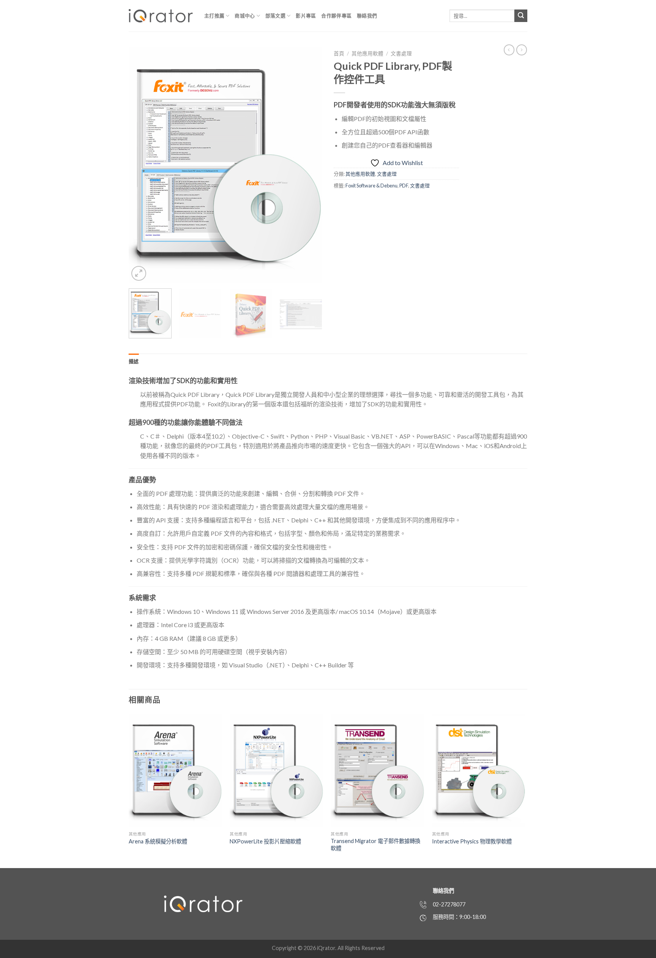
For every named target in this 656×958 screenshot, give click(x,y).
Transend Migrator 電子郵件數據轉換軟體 (375, 844)
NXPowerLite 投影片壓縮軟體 (265, 841)
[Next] (309, 164)
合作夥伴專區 (336, 16)
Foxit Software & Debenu (371, 185)
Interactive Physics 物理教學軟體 (472, 841)
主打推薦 (214, 16)
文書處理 (401, 53)
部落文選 (275, 16)
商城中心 (245, 16)
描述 (134, 361)
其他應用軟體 (367, 53)
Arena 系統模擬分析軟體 (158, 841)
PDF (403, 185)
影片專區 (306, 16)
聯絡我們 (367, 16)
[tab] (134, 361)
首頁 (339, 53)
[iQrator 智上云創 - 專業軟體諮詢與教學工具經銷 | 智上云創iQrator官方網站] (161, 15)
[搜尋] (520, 15)
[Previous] (142, 164)
